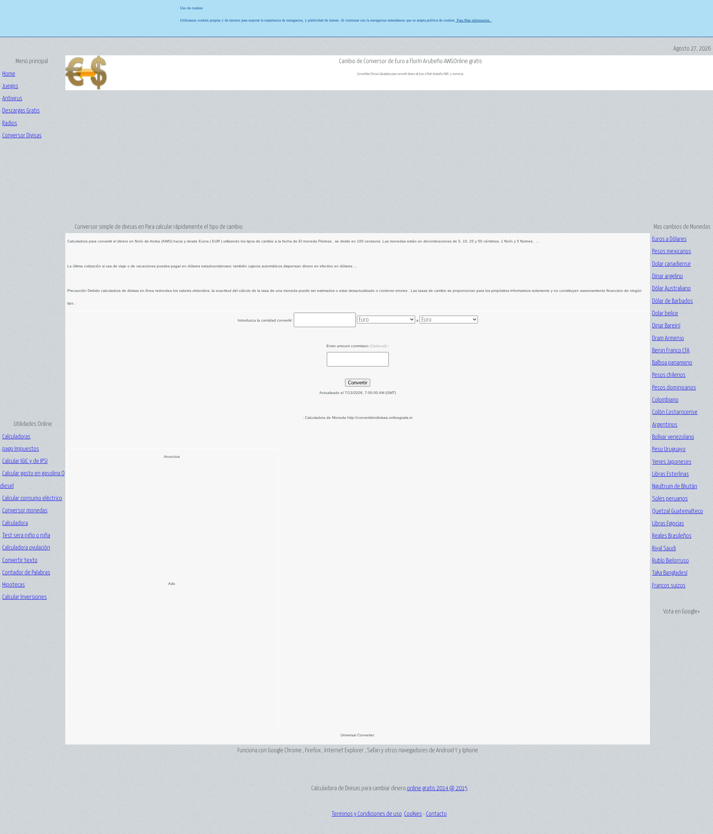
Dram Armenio (668, 338)
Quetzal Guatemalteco (677, 511)
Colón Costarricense (674, 412)
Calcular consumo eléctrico (32, 498)
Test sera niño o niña (26, 535)
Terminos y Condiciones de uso (367, 814)
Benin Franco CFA (671, 351)
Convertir (357, 382)
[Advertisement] (31, 279)
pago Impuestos (20, 449)
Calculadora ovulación (26, 548)
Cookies (413, 814)
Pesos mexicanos (671, 251)
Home (8, 74)
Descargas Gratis (21, 111)
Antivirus (12, 98)
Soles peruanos (670, 499)
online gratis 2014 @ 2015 (437, 788)
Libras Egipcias (668, 524)
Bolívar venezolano (673, 437)
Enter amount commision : (357, 346)
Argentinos (664, 425)
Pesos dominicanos (674, 388)
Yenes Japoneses (671, 462)
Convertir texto (20, 560)
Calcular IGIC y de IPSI (25, 461)
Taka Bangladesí (669, 573)
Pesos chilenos (669, 375)
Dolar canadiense (671, 264)
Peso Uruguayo (669, 449)
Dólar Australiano (671, 289)
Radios (9, 123)
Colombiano (665, 400)
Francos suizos (669, 586)
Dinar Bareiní (666, 326)
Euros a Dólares (669, 239)
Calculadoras (16, 437)
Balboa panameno (672, 363)
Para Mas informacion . (474, 20)
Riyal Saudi (664, 548)
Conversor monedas (25, 511)
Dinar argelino (667, 276)
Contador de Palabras (26, 573)
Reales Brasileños (671, 536)
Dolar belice (665, 313)
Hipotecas (13, 585)
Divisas (22, 136)
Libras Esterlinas (670, 474)
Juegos (10, 86)
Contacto (436, 814)
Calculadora (15, 523)
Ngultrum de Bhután (674, 486)
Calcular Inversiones (24, 597)
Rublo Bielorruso (670, 561)
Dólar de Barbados (672, 301)
